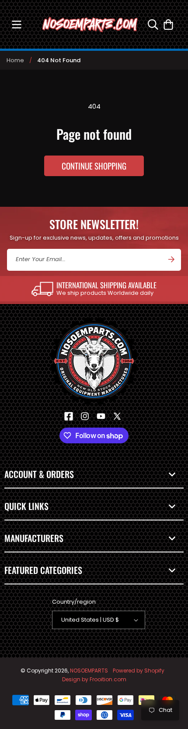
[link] (94, 289)
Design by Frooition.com (94, 679)
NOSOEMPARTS (89, 670)
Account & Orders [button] (39, 474)
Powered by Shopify (138, 670)
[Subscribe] (171, 259)
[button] (16, 24)
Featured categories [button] (43, 570)
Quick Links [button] (26, 506)
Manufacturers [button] (33, 538)
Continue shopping (94, 165)
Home (15, 60)
